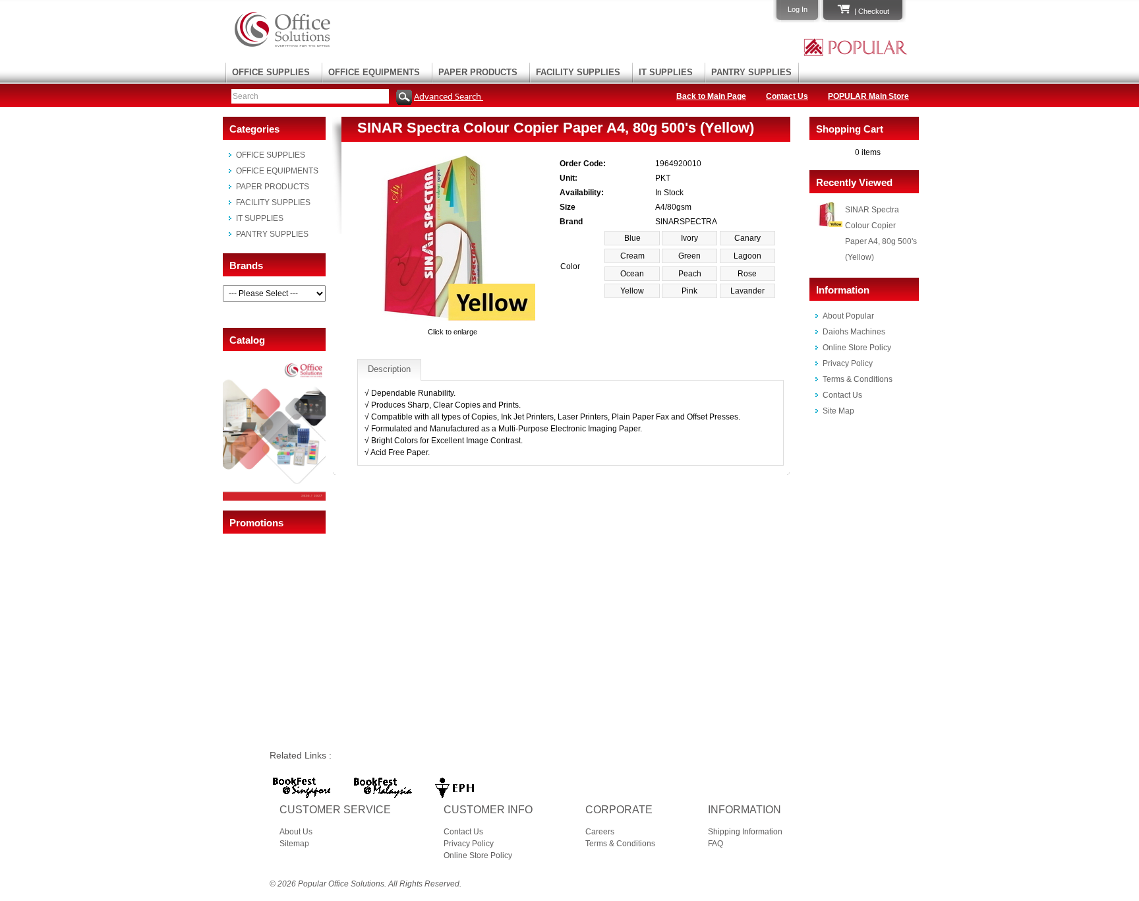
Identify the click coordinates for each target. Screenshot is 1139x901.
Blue (632, 238)
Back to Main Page (711, 96)
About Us (295, 831)
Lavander (747, 290)
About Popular (848, 316)
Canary (747, 238)
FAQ (715, 843)
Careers (599, 831)
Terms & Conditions (857, 379)
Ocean (632, 273)
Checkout (873, 11)
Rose (747, 273)
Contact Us (787, 96)
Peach (689, 273)
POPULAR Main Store (868, 96)
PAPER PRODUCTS (477, 72)
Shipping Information (745, 831)
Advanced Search (448, 96)
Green (689, 256)
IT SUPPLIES (666, 72)
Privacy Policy (848, 363)
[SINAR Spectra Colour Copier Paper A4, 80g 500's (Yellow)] (452, 320)
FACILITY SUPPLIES (578, 72)
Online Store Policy (857, 347)
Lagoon (747, 256)
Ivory (689, 238)
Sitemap (294, 843)
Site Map (838, 411)
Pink (689, 290)
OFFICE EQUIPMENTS (374, 72)
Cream (632, 256)
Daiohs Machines (854, 331)
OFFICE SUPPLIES (271, 72)
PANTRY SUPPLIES (751, 72)
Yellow (632, 290)
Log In (797, 9)
